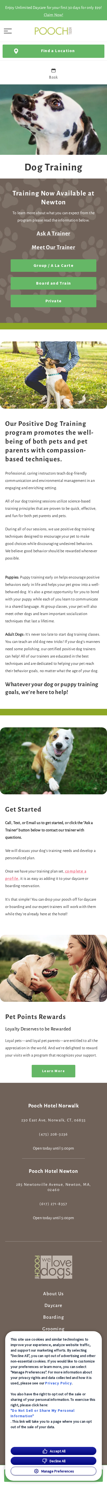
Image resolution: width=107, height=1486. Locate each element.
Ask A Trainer (53, 234)
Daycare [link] (53, 1305)
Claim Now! (53, 15)
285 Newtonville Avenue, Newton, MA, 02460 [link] (53, 1187)
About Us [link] (53, 1294)
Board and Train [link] (53, 283)
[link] (53, 31)
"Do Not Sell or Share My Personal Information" (43, 1413)
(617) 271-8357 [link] (53, 1204)
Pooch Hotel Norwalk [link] (53, 1105)
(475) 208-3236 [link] (53, 1134)
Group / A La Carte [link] (53, 265)
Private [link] (53, 301)
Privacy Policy (58, 1383)
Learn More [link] (53, 1071)
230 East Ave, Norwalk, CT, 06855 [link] (53, 1120)
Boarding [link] (53, 1317)
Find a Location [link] (58, 51)
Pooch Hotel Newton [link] (53, 1171)
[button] (8, 31)
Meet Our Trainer (53, 247)
